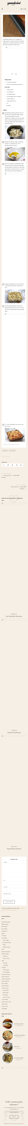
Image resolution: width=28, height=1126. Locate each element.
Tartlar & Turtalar (6, 997)
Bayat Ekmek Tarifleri (7, 942)
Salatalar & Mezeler (5, 981)
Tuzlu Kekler (5, 965)
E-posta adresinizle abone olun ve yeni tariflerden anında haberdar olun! (14, 1108)
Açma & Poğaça (6, 940)
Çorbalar (3, 933)
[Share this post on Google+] (17, 465)
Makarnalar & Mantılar (6, 974)
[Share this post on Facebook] (4, 465)
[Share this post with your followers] (8, 465)
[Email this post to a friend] (21, 465)
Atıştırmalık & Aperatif (6, 922)
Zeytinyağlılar (4, 1008)
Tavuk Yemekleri (5, 999)
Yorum (6, 862)
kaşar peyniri (12, 450)
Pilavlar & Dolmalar (5, 976)
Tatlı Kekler (5, 963)
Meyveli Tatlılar (6, 990)
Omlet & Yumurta (6, 958)
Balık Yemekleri (4, 926)
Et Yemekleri (4, 935)
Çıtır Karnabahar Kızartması (14, 616)
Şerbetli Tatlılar (6, 992)
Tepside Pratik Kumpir (14, 732)
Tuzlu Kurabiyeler (6, 972)
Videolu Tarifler (4, 1004)
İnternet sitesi (7, 893)
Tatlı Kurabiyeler (6, 970)
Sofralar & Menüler (5, 985)
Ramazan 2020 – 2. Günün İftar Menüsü (14, 487)
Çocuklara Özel (4, 931)
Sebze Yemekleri (6, 456)
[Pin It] (12, 465)
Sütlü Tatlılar (5, 995)
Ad (5, 880)
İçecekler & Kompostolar (6, 951)
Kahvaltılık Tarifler (5, 954)
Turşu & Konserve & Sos (6, 1001)
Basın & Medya (4, 929)
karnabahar (5, 450)
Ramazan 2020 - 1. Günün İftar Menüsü (14, 476)
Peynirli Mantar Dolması (14, 849)
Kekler (3, 960)
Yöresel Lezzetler (5, 1006)
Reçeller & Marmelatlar (6, 979)
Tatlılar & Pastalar (5, 988)
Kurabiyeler (4, 967)
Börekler (4, 944)
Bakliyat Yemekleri (5, 924)
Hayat (3, 949)
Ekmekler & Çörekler (6, 947)
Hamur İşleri (4, 938)
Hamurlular (5, 956)
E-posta (6, 887)
